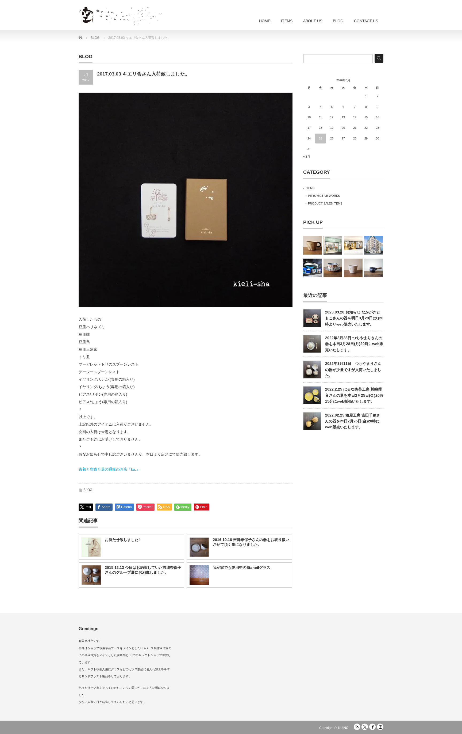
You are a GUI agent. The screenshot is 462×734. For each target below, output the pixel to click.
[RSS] (357, 727)
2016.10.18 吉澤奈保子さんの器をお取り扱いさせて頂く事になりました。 (251, 542)
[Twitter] (364, 727)
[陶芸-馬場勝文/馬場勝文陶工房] (373, 268)
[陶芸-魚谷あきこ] (353, 268)
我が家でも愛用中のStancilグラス (241, 567)
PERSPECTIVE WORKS (324, 195)
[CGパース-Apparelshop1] (333, 245)
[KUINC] (139, 13)
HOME (264, 21)
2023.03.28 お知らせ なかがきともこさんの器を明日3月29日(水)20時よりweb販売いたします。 (354, 318)
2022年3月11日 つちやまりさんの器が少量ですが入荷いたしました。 (353, 369)
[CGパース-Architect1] (373, 245)
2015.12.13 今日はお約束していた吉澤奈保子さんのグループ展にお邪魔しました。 (143, 569)
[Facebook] (372, 727)
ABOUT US (312, 21)
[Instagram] (380, 727)
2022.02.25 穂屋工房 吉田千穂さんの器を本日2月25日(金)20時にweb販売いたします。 (352, 421)
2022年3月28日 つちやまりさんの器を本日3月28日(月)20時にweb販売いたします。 (354, 344)
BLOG (338, 21)
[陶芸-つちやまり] (333, 268)
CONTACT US (366, 21)
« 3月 (306, 156)
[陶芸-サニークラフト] (312, 245)
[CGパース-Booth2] (312, 268)
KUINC (343, 728)
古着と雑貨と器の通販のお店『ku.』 (109, 469)
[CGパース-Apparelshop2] (353, 245)
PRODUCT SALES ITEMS (325, 203)
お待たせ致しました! (122, 540)
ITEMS (286, 21)
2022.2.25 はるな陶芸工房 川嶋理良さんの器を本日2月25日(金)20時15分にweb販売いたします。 (354, 395)
